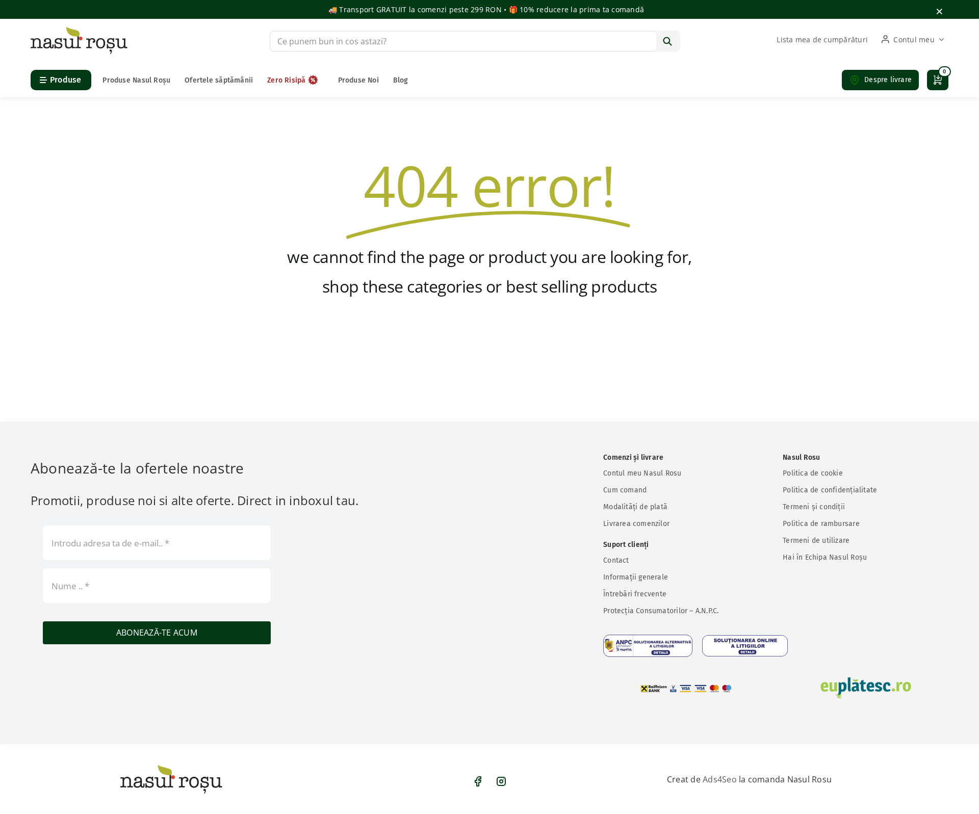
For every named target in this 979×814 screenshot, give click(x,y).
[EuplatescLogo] (866, 688)
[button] (880, 80)
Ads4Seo (720, 779)
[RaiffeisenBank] (686, 688)
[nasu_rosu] (79, 30)
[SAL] (647, 646)
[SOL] (745, 646)
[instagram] (501, 781)
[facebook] (478, 781)
